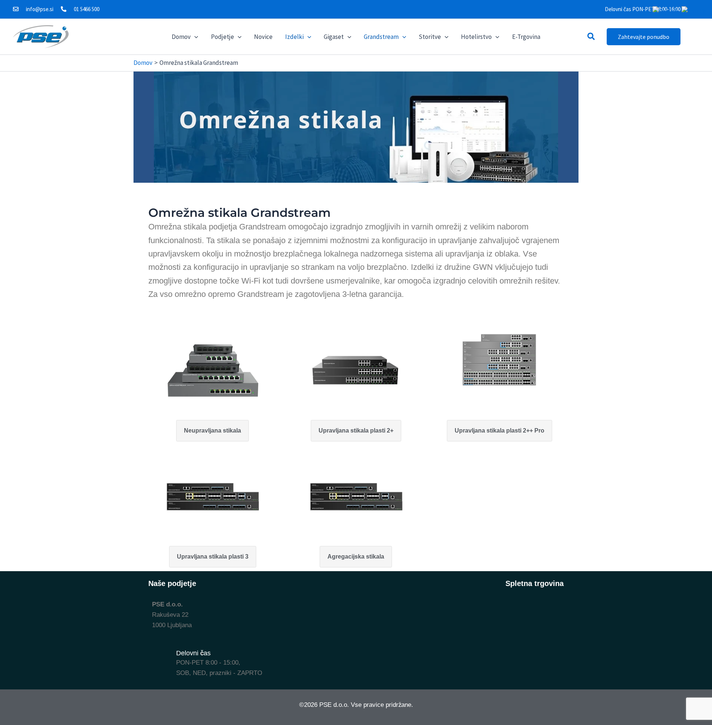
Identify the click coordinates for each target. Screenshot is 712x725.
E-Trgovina (526, 37)
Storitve (430, 37)
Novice (263, 37)
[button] (194, 37)
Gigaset (334, 37)
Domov (181, 37)
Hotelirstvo (476, 37)
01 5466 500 (86, 9)
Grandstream (381, 37)
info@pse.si (39, 9)
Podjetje (222, 37)
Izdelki (294, 37)
